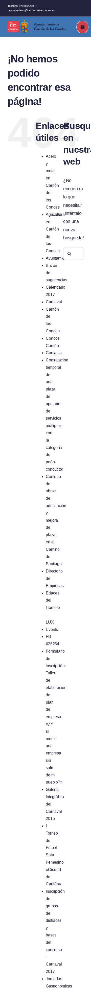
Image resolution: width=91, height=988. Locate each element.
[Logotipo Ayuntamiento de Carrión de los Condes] (36, 22)
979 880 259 (26, 5)
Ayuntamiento (58, 258)
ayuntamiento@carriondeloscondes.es (32, 10)
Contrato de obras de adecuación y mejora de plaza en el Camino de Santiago (56, 520)
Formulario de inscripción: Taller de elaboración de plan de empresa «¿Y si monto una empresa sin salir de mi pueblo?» (56, 716)
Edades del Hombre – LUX (53, 607)
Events (52, 629)
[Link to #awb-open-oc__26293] (82, 27)
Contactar (54, 353)
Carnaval (54, 302)
